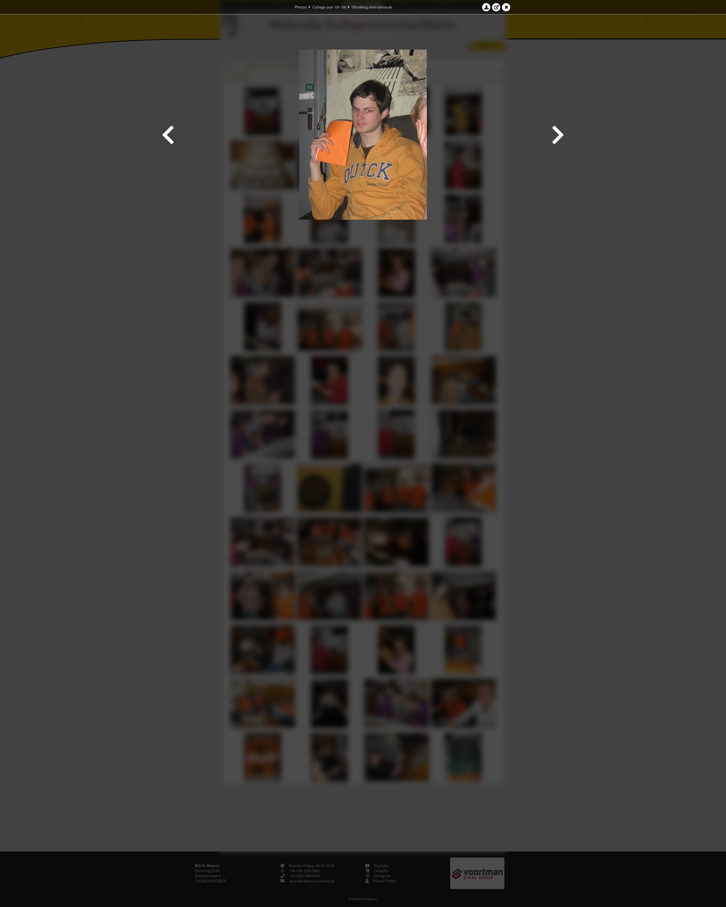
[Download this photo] (486, 7)
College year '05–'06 (329, 7)
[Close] (506, 7)
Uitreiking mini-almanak (372, 7)
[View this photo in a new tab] (496, 7)
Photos (301, 7)
